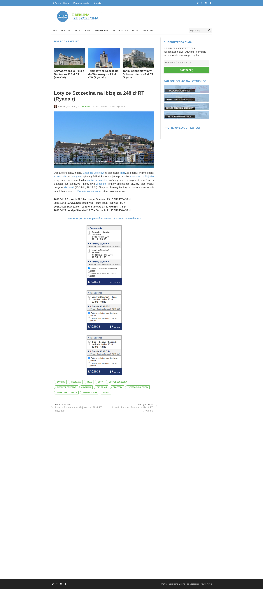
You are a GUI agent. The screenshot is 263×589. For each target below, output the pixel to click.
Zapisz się (186, 70)
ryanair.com (93, 191)
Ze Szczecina (82, 30)
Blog (135, 30)
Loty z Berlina (61, 30)
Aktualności (120, 30)
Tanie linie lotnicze (67, 393)
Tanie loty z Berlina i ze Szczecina (183, 584)
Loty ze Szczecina (118, 382)
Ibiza (89, 382)
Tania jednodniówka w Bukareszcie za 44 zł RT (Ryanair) (138, 74)
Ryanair (81, 191)
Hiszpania (76, 382)
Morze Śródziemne (66, 387)
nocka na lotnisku (97, 180)
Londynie (76, 176)
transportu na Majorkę (142, 176)
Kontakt (97, 3)
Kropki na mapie (81, 3)
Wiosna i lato (90, 393)
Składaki (102, 387)
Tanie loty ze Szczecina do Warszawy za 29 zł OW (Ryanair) (103, 74)
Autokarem (101, 30)
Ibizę (122, 173)
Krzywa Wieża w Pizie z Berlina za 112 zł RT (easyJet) (69, 74)
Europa (61, 382)
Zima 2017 (148, 30)
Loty (100, 382)
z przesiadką (61, 176)
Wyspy (106, 393)
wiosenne (101, 184)
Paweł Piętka (206, 584)
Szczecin (85, 106)
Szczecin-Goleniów (93, 173)
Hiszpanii (68, 187)
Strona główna (61, 3)
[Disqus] (104, 454)
